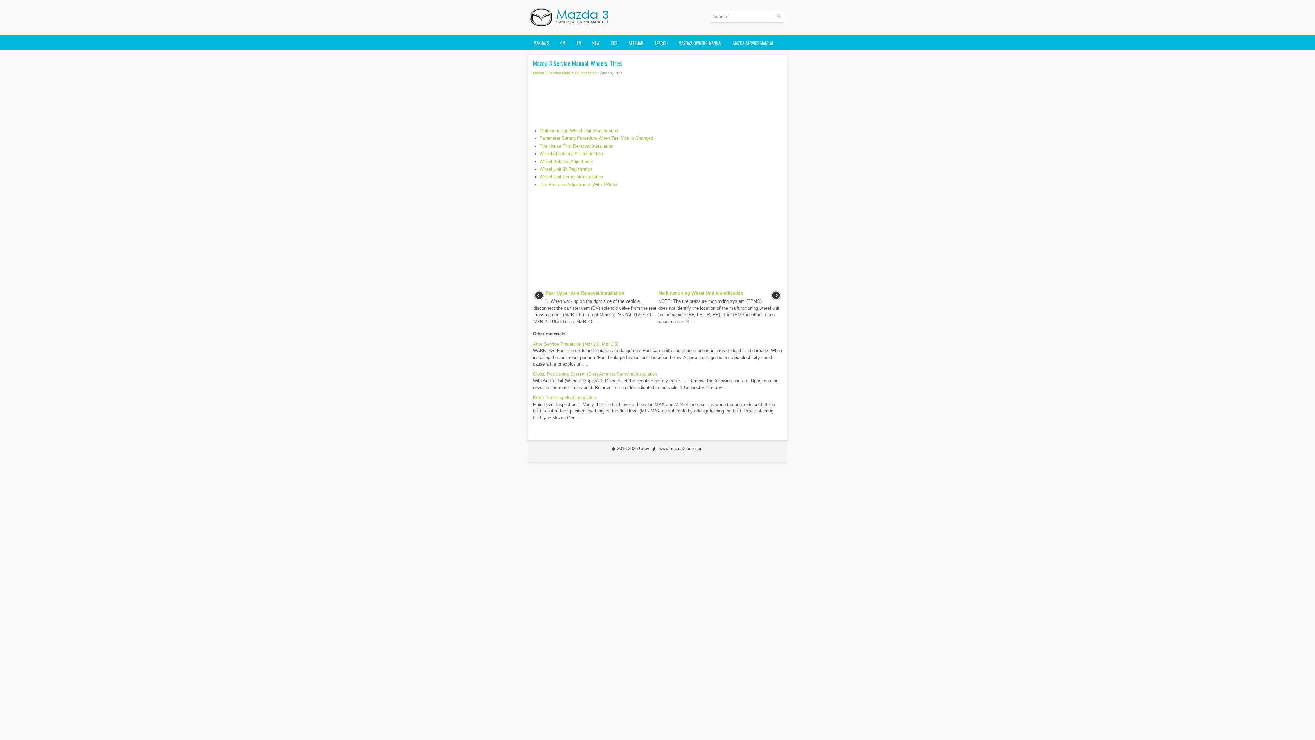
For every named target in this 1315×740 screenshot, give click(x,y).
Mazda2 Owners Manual (700, 43)
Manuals (541, 43)
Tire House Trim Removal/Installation (576, 146)
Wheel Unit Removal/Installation (571, 177)
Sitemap (636, 43)
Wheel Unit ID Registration (566, 169)
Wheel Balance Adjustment (566, 161)
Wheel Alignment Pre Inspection (571, 153)
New (596, 43)
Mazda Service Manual (753, 43)
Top (614, 43)
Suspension (587, 73)
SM (578, 43)
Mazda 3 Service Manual (553, 73)
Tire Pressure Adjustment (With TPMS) (578, 184)
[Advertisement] (657, 103)
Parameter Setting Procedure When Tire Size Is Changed (596, 138)
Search (661, 43)
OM (562, 43)
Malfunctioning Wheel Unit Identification (579, 130)
